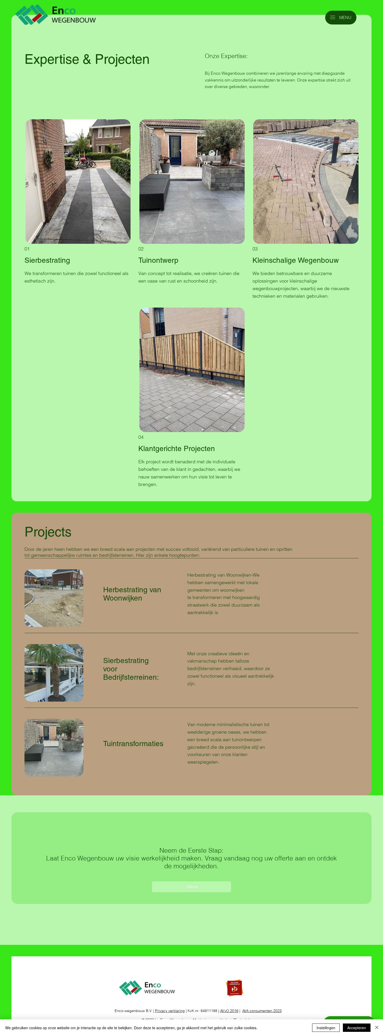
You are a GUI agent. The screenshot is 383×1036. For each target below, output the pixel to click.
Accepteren (356, 1027)
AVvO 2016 (229, 1010)
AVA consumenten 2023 (262, 1010)
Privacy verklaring (170, 1010)
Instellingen (326, 1027)
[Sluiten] (377, 1027)
